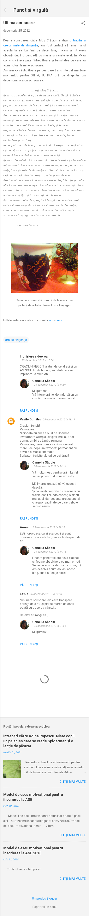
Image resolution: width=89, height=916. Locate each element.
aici (51, 320)
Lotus (24, 594)
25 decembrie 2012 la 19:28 (49, 527)
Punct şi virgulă (30, 10)
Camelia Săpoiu (43, 381)
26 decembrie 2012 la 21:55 (50, 625)
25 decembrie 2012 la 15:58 (38, 360)
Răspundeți (29, 410)
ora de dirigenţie (16, 340)
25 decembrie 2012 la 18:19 (59, 419)
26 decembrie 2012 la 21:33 (46, 594)
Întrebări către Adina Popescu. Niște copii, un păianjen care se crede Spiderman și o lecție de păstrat (39, 741)
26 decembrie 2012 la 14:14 (50, 466)
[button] (83, 23)
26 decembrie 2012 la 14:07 (50, 384)
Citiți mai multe (72, 782)
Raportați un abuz (44, 907)
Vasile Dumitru (30, 419)
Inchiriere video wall (34, 356)
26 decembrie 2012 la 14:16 (50, 551)
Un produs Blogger (44, 898)
